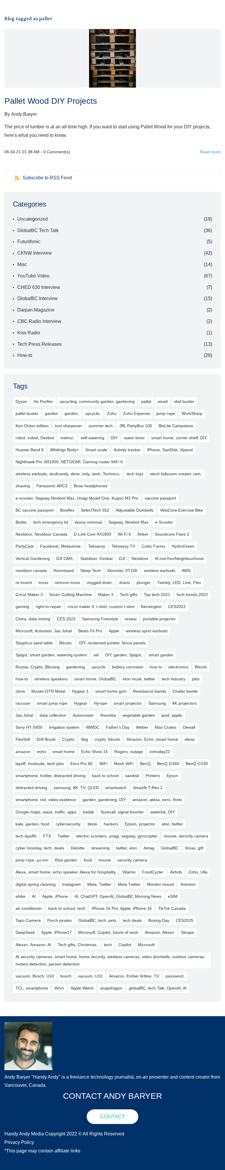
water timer (134, 437)
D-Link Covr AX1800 (92, 534)
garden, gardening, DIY (104, 799)
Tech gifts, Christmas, (78, 944)
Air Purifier (43, 401)
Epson (172, 775)
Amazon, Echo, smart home (152, 739)
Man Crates (165, 727)
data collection (53, 715)
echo (41, 751)
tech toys (135, 473)
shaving (23, 485)
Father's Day (117, 727)
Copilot (124, 944)
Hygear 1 (80, 691)
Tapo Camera (28, 920)
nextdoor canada (31, 570)
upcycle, (92, 413)
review (131, 618)
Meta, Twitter (99, 884)
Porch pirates (59, 920)
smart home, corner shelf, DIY (179, 437)
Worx (59, 988)
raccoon (23, 703)
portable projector (159, 618)
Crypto (68, 739)
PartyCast (25, 546)
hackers (111, 824)
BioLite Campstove (175, 425)
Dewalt (189, 727)
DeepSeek (25, 932)
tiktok (92, 824)
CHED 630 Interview (38, 287)
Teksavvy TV (123, 546)
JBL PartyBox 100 (135, 425)
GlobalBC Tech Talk (38, 230)
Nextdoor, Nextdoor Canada (41, 534)
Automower (83, 715)
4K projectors (184, 703)
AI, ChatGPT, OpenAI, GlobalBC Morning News (117, 896)
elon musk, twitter (139, 679)
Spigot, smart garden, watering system (51, 655)
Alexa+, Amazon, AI (33, 944)
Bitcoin (201, 667)
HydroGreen (183, 546)
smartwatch (116, 787)
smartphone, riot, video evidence (46, 799)
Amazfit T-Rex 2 (148, 787)
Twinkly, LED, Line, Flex (179, 582)
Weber (142, 727)
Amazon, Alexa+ (160, 932)
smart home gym (111, 691)
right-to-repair (48, 606)
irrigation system (64, 727)
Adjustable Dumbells (135, 510)
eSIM (173, 896)
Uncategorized (32, 219)
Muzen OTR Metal (48, 691)
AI (34, 896)
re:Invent (24, 582)
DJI (122, 558)
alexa (190, 739)
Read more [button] (210, 151)
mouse (104, 860)
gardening (75, 667)
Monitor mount (160, 884)
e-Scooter (164, 522)
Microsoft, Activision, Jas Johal (44, 631)
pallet (146, 401)
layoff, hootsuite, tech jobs (40, 763)
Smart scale (96, 449)
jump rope (165, 413)
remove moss (67, 582)
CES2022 (177, 606)
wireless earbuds (159, 570)
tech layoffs (26, 836)
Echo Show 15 (94, 751)
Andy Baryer (24, 114)
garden (51, 413)
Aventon (188, 884)
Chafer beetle (185, 691)
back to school (105, 775)
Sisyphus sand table (34, 643)
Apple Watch (82, 988)
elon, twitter (172, 824)
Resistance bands (149, 691)
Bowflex (67, 510)
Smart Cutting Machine (70, 594)
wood (163, 401)
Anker (142, 534)
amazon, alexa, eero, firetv (157, 799)
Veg (84, 739)
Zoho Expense (136, 413)
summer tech (100, 425)
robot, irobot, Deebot (35, 437)
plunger (144, 582)
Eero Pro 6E (81, 763)
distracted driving (31, 787)
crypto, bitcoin (107, 739)
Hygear (80, 703)
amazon (23, 751)
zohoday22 (159, 751)
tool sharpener (68, 425)
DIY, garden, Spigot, (123, 655)
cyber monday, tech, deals (40, 848)
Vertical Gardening (33, 558)
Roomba (108, 715)
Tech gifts (128, 594)
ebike (20, 896)
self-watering (92, 437)
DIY (114, 437)
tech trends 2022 (192, 594)
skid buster (184, 401)
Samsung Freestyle (100, 618)
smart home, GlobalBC (95, 679)
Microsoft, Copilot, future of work (108, 932)
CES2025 (184, 920)
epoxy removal (88, 522)
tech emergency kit (50, 522)
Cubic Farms (153, 546)
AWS (186, 570)
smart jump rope (52, 703)
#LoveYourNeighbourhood (179, 558)
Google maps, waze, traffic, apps (46, 812)
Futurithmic (28, 241)
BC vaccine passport (35, 510)
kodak (88, 812)
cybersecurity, (68, 824)
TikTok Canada (172, 908)
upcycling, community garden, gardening (97, 401)
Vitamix (129, 872)
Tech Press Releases (39, 344)
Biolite (21, 522)
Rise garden (66, 860)
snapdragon (111, 988)
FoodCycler (152, 872)
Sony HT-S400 (29, 727)
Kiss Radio (28, 332)
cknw (20, 691)
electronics (178, 667)
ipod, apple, (172, 715)
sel (96, 655)
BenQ (145, 763)
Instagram (71, 884)
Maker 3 (105, 594)
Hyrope (100, 703)
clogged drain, (99, 582)
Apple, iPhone (55, 896)
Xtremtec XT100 (122, 570)
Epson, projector (140, 824)
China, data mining (33, 618)
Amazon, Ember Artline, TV (134, 976)
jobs (196, 679)
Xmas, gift (194, 848)
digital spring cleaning (36, 884)
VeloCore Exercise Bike (181, 510)
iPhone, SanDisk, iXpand (170, 449)
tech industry (173, 679)
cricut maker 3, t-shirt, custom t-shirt (101, 606)
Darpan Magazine (35, 309)
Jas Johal (24, 715)
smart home (63, 751)
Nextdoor (140, 558)
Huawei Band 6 (30, 449)
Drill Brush (46, 739)
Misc (22, 264)
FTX (47, 836)
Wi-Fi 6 (124, 534)
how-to (22, 679)
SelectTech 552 (95, 510)
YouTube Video (33, 275)
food (88, 860)
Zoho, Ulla (197, 872)
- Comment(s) (55, 151)
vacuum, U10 (90, 976)
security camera (132, 860)
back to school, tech (66, 908)
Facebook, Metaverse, (61, 546)
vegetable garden (138, 715)
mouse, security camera (186, 836)
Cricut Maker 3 (29, 594)
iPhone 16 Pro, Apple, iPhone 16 (122, 908)
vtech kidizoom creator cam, (176, 473)
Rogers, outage (128, 751)
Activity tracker (127, 449)
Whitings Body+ (64, 449)
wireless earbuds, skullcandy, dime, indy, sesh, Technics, (68, 473)
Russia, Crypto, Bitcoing (38, 667)
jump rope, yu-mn (32, 860)
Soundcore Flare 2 (172, 534)
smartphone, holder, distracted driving (51, 775)
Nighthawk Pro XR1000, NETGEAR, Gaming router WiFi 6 (69, 461)
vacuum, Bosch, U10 (35, 976)
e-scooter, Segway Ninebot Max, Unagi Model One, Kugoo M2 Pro (77, 498)
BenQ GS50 (168, 763)
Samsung (157, 703)
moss (43, 582)
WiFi (103, 763)
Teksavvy (96, 546)
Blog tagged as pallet (28, 18)
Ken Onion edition (32, 425)
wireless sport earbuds (147, 631)
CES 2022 (66, 618)
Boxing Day (158, 920)
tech (108, 944)
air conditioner (29, 908)
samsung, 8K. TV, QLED (76, 787)
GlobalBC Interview (37, 298)
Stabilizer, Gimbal (96, 558)
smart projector (128, 703)
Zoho (112, 413)
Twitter (63, 836)
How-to (24, 355)
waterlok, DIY (162, 812)
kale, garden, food (32, 824)
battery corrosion (127, 667)
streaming (100, 848)
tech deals (132, 920)
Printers (153, 775)
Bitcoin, (66, 643)
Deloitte (78, 848)
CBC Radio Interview (39, 321)
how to (156, 667)
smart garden (161, 655)
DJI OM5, (65, 558)
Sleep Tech (90, 570)
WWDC (92, 727)
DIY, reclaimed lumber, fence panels (112, 643)
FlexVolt (23, 739)
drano (124, 582)
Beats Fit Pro (90, 631)
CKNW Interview (34, 253)
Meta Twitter (129, 884)
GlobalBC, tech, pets (97, 920)
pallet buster (27, 413)
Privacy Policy (19, 1142)
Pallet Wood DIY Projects (50, 100)
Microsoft (146, 944)
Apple (114, 631)
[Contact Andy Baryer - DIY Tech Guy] (28, 1025)
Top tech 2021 (157, 594)
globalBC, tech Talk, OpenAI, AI (158, 988)
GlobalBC (169, 848)
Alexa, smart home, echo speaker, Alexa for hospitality (66, 872)
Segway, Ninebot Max (128, 522)
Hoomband (63, 570)
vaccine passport (160, 498)
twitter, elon (126, 848)
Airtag (149, 848)
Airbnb (176, 872)
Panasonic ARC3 (51, 485)
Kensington (151, 606)
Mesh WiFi (124, 763)
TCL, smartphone (32, 988)
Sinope (187, 932)
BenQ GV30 (197, 763)
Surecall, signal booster (122, 812)
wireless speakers (51, 679)
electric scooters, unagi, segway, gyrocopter (116, 836)
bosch (65, 976)
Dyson (21, 401)
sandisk (132, 775)
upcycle (98, 667)
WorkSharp (192, 413)
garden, (71, 413)
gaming (22, 606)
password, (175, 976)
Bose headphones (91, 485)
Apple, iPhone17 (56, 932)
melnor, (67, 437)
